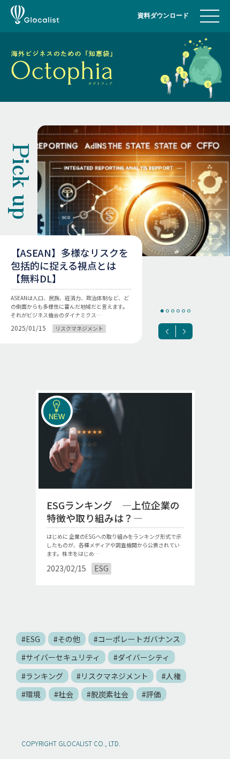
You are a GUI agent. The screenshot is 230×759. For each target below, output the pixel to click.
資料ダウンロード (163, 15)
